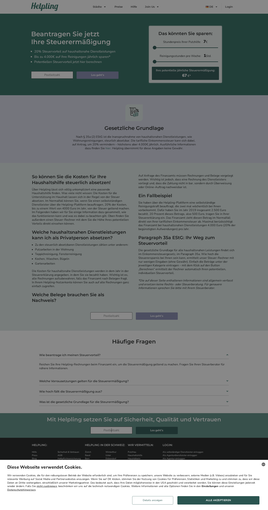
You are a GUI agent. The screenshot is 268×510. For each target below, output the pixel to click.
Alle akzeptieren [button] (218, 500)
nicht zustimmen (47, 486)
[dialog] (134, 485)
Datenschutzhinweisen (21, 490)
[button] (154, 500)
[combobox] (263, 464)
